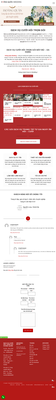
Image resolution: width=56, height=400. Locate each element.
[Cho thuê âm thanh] (18, 97)
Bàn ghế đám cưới (47, 116)
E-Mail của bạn (31, 289)
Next (49, 200)
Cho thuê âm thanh (18, 103)
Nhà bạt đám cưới (8, 120)
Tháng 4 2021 (45, 345)
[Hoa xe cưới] (28, 97)
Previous (6, 200)
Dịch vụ (31, 347)
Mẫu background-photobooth (47, 103)
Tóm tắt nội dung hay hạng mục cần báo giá (28, 310)
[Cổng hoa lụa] (28, 110)
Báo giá (31, 345)
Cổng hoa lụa (27, 116)
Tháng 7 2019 (45, 347)
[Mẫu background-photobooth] (48, 97)
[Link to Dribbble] (52, 383)
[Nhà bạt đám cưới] (8, 112)
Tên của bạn (24, 289)
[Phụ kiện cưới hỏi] (38, 97)
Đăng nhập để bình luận (15, 232)
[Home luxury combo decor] (8, 97)
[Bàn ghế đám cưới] (48, 110)
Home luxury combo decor (8, 103)
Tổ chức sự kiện (34, 360)
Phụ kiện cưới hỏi (36, 103)
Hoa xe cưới (27, 102)
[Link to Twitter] (49, 383)
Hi (16, 351)
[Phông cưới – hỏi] (38, 110)
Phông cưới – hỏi (37, 116)
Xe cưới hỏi (17, 115)
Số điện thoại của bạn (24, 299)
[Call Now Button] (3, 397)
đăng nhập (10, 270)
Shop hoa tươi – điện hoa (28, 69)
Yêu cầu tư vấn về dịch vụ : (32, 300)
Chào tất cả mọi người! (21, 354)
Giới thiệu (32, 353)
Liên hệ (31, 358)
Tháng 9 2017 (45, 349)
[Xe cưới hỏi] (18, 110)
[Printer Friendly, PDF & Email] (4, 337)
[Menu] (53, 3)
